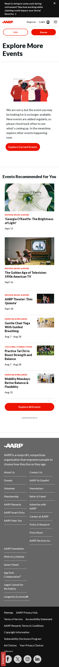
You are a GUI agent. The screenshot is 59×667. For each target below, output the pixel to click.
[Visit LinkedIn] (37, 659)
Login (42, 21)
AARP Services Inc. (40, 540)
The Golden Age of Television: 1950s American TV (26, 274)
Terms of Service (13, 619)
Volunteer (9, 488)
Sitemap (8, 612)
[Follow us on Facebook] (8, 659)
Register (31, 22)
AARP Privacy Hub (27, 612)
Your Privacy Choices (31, 645)
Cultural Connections (18, 347)
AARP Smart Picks (14, 512)
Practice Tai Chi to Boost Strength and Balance (18, 355)
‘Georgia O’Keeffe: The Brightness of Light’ (29, 221)
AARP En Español (39, 480)
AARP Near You (13, 520)
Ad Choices (10, 645)
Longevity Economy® (16, 596)
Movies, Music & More (17, 215)
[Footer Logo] (29, 445)
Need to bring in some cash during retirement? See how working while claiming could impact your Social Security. (24, 8)
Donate (8, 480)
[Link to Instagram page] (27, 659)
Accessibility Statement (39, 619)
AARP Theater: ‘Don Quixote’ (18, 301)
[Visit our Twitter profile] (18, 659)
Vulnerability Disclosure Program (22, 638)
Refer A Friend (38, 496)
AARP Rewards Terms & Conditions (24, 625)
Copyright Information (16, 632)
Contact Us (36, 472)
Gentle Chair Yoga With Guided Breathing (17, 327)
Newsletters (36, 488)
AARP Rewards (12, 504)
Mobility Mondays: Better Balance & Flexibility (18, 383)
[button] (55, 22)
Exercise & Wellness (16, 319)
